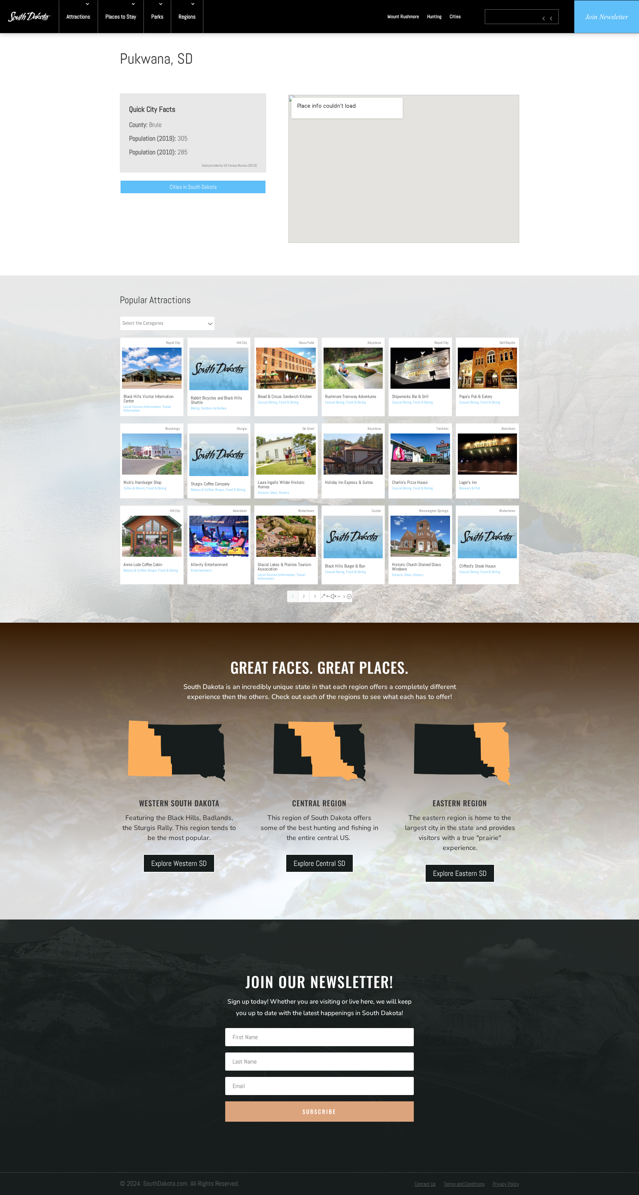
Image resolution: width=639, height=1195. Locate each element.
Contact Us (425, 1184)
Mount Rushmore (403, 16)
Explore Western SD (179, 863)
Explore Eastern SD (460, 873)
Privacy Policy (506, 1184)
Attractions (78, 16)
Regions (187, 16)
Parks (157, 16)
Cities (455, 16)
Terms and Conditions (464, 1184)
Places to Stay (120, 16)
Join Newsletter (606, 16)
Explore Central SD (319, 863)
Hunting (434, 16)
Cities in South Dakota (193, 186)
